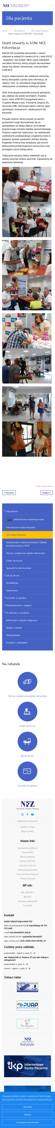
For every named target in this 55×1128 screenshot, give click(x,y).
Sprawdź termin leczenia (18, 568)
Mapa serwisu (27, 831)
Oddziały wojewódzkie (27, 869)
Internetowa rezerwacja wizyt (29, 519)
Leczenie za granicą (16, 597)
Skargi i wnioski (14, 627)
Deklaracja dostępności (27, 821)
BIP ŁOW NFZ (27, 892)
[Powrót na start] (27, 5)
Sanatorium (12, 590)
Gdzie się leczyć (14, 560)
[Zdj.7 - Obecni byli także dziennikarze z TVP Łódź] (27, 403)
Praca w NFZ (27, 852)
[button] (52, 5)
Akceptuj (27, 1106)
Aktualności (12, 511)
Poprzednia (9, 492)
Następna (46, 492)
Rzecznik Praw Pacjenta (27, 874)
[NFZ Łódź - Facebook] (27, 814)
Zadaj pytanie (13, 635)
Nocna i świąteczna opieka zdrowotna (25, 553)
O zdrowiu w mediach (17, 612)
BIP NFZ (27, 896)
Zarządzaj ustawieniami (27, 1122)
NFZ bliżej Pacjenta (16, 534)
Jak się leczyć (12, 575)
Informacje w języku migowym (21, 620)
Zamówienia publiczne (28, 848)
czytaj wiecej (29, 1024)
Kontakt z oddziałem (17, 642)
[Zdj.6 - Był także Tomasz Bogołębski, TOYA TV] (26, 365)
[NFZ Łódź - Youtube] (32, 814)
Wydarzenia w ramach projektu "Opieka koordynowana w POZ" (26, 544)
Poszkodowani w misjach (18, 605)
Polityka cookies (27, 826)
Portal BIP (27, 905)
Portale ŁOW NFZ (28, 861)
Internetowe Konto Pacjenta (20, 527)
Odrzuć (27, 1114)
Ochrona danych (27, 878)
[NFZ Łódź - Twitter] (22, 814)
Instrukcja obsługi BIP (27, 901)
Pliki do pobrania (27, 856)
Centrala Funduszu (27, 865)
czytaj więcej (29, 987)
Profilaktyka (12, 583)
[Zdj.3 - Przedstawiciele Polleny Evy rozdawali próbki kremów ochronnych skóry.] (27, 257)
